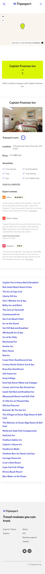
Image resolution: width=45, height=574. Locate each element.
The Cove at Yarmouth (13, 309)
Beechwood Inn (9, 341)
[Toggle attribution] (42, 42)
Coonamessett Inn (11, 314)
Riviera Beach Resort (12, 471)
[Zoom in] (3, 16)
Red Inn (6, 355)
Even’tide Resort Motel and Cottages (19, 382)
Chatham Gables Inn (12, 440)
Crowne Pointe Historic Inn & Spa (18, 364)
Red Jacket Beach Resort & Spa (17, 287)
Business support (29, 537)
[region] (22, 29)
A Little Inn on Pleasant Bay (15, 401)
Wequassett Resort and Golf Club (18, 396)
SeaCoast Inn (8, 435)
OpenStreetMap (26, 43)
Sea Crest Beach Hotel (13, 319)
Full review (33, 211)
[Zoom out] (3, 20)
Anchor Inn (7, 346)
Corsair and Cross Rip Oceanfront (18, 387)
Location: (6, 146)
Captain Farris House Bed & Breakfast (20, 282)
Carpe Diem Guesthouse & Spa (17, 360)
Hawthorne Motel (10, 449)
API (24, 533)
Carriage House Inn (11, 458)
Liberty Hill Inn (9, 296)
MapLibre (15, 43)
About (25, 529)
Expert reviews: (9, 191)
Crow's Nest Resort (11, 462)
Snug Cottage (8, 378)
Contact (25, 541)
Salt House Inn (9, 373)
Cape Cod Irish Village (13, 467)
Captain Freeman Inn (22, 102)
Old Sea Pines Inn (10, 405)
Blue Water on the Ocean (14, 476)
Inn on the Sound (10, 323)
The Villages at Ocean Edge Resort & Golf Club (22, 416)
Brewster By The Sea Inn (14, 410)
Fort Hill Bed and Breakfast (15, 328)
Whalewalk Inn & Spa (12, 332)
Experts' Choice (9, 529)
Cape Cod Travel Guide (11, 236)
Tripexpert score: (10, 137)
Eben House (8, 350)
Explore (6, 533)
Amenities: (7, 163)
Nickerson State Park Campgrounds (19, 430)
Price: (5, 155)
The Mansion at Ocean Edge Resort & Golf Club (22, 424)
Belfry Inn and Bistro (12, 305)
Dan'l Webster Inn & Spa (14, 300)
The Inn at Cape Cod (12, 291)
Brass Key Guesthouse (13, 369)
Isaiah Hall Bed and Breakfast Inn (18, 391)
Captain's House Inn (12, 444)
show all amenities (11, 184)
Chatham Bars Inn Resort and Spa (18, 453)
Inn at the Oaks (9, 337)
